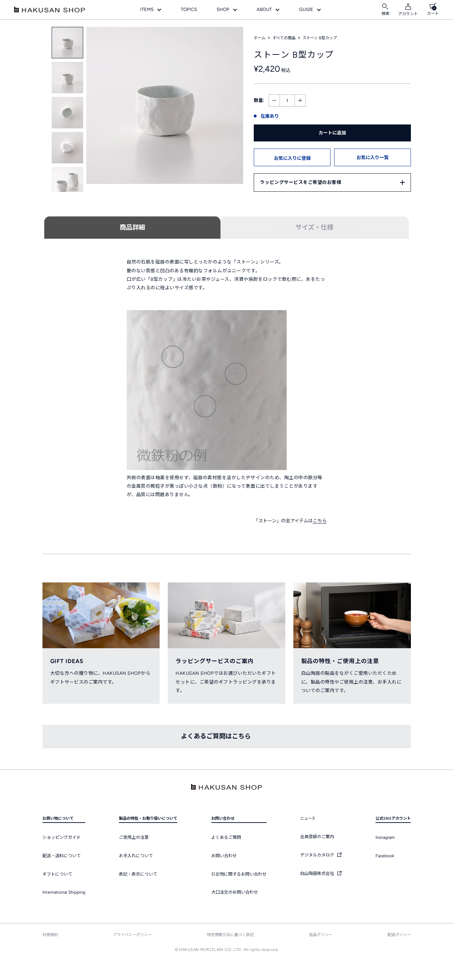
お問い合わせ (224, 855)
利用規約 (50, 935)
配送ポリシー (399, 935)
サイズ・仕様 (314, 227)
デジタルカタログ (317, 855)
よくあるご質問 (226, 837)
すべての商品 (284, 38)
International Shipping (63, 892)
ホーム (259, 38)
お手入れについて (136, 855)
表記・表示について (138, 874)
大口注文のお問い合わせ (234, 892)
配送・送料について (61, 855)
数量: (259, 100)
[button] (292, 157)
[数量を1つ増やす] (300, 100)
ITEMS (147, 9)
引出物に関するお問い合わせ (238, 874)
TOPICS (189, 9)
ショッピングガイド (61, 837)
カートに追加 (332, 132)
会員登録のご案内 (317, 836)
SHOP (223, 9)
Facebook (384, 855)
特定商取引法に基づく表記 (230, 935)
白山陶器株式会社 (317, 873)
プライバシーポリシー (132, 935)
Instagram (385, 837)
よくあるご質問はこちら (216, 736)
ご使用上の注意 (134, 837)
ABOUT (264, 9)
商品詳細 (132, 227)
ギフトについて (57, 874)
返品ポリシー (320, 935)
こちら (320, 520)
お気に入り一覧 (372, 157)
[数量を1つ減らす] (274, 100)
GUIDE (306, 9)
